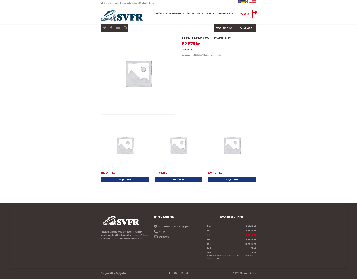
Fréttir (160, 13)
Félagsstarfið (193, 13)
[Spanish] (254, 1)
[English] (239, 1)
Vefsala (244, 13)
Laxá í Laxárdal (215, 55)
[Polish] (250, 1)
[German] (243, 1)
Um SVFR (210, 13)
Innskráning (225, 13)
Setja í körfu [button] (125, 179)
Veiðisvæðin (175, 13)
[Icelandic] (247, 1)
